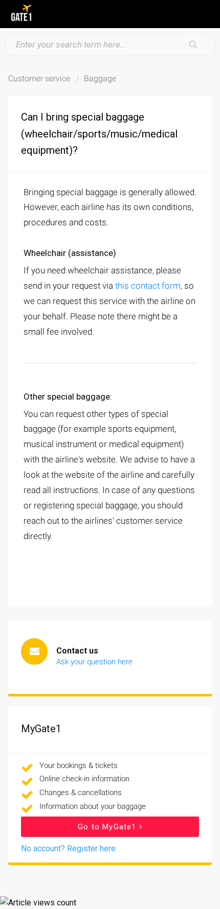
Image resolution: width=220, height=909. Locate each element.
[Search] (193, 45)
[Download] (91, 455)
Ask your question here (94, 661)
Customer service (39, 78)
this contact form (148, 286)
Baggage (100, 78)
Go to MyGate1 (108, 826)
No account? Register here (68, 848)
